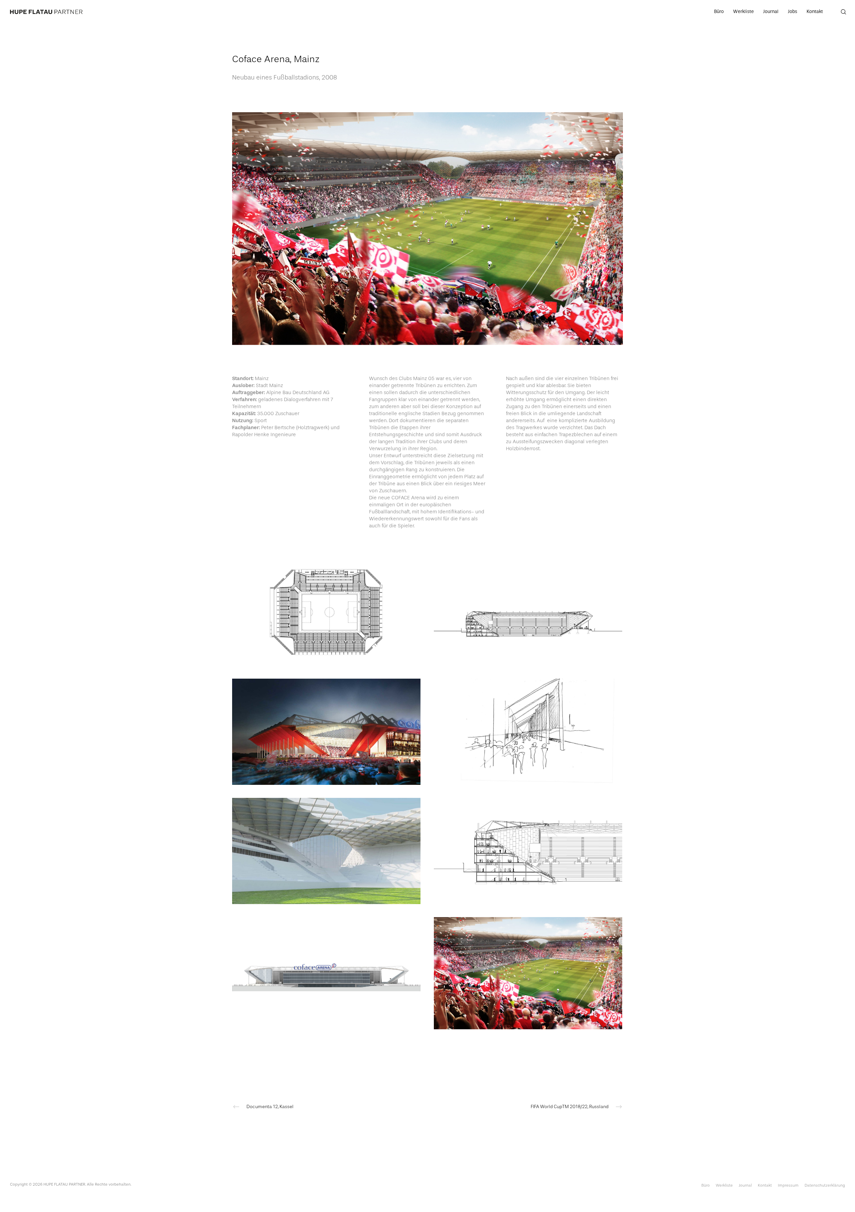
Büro (705, 1185)
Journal (745, 1185)
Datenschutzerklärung (825, 1185)
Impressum (788, 1185)
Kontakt (765, 1185)
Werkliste (724, 1185)
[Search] (839, 11)
